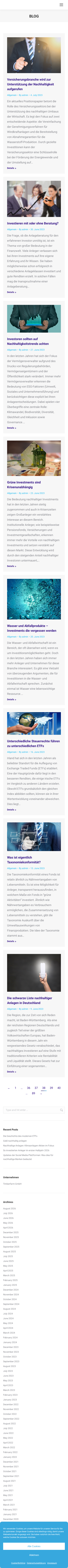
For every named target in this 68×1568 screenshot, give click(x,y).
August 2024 (9, 1309)
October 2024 (10, 1299)
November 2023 (11, 1352)
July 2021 (8, 1485)
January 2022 (10, 1457)
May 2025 (8, 1266)
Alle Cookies (34, 1546)
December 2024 (11, 1289)
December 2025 (11, 1232)
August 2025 (9, 1251)
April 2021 (8, 1500)
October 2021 (10, 1471)
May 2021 (8, 1495)
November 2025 (11, 1237)
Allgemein (12, 95)
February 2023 (10, 1395)
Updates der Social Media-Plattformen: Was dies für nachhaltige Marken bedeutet (28, 1157)
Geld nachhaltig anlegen (15, 1141)
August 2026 (9, 1208)
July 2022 (8, 1428)
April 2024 (8, 1328)
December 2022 (11, 1404)
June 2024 (8, 1318)
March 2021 (9, 1504)
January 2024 (10, 1342)
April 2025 (8, 1270)
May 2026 (8, 1223)
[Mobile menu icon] (61, 5)
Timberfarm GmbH (12, 1184)
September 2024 (11, 1304)
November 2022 (11, 1409)
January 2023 (10, 1399)
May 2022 (8, 1438)
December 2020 (11, 1519)
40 (59, 1088)
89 (33, 1093)
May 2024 (8, 1323)
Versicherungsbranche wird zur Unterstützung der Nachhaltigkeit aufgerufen (30, 84)
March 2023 (9, 1390)
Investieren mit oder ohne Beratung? (33, 223)
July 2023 (8, 1371)
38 (43, 1088)
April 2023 (8, 1385)
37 (36, 1088)
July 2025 (8, 1256)
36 (28, 1088)
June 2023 (8, 1375)
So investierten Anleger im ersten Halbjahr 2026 (26, 1150)
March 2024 (9, 1332)
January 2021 (10, 1514)
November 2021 (11, 1466)
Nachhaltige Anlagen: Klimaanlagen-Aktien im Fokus (28, 1145)
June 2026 (8, 1218)
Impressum (52, 1563)
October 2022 (10, 1414)
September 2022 (11, 1418)
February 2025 (10, 1280)
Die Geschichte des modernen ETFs (20, 1136)
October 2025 (10, 1242)
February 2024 (10, 1337)
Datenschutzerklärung (36, 1563)
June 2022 (8, 1433)
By (23, 95)
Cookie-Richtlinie (18, 1563)
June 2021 (8, 1490)
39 (51, 1088)
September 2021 (11, 1476)
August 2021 (9, 1481)
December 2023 (11, 1347)
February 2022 (10, 1452)
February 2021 (10, 1509)
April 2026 (8, 1227)
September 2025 (11, 1246)
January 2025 (10, 1285)
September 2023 (11, 1361)
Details (10, 168)
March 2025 (9, 1275)
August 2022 (9, 1423)
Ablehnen (34, 1555)
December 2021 (11, 1461)
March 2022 (9, 1447)
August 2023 (9, 1366)
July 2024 (8, 1313)
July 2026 (8, 1213)
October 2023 (10, 1356)
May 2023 (8, 1380)
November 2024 (11, 1294)
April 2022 (8, 1442)
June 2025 (8, 1261)
